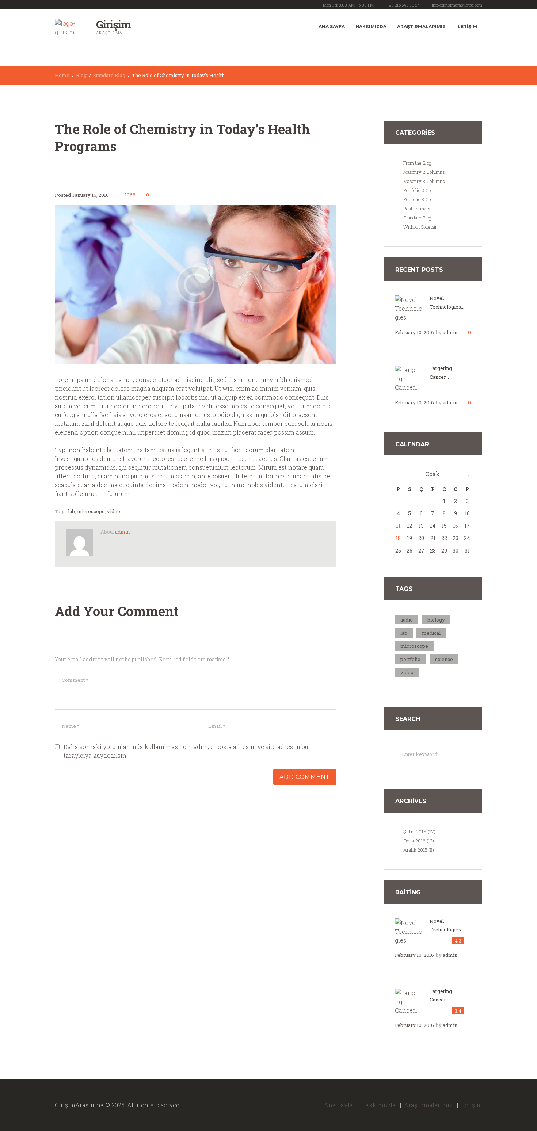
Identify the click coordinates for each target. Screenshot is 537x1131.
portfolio (410, 659)
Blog (81, 75)
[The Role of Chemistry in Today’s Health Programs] (195, 284)
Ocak (432, 474)
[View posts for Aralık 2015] (398, 474)
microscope (91, 511)
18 (398, 538)
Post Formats (416, 208)
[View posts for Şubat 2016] (467, 474)
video (113, 511)
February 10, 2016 (414, 332)
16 (455, 525)
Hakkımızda (370, 26)
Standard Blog (109, 75)
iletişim (466, 26)
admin (122, 531)
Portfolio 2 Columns (423, 190)
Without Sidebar (420, 226)
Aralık (415, 850)
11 (398, 525)
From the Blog (417, 163)
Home (62, 75)
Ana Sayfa (332, 26)
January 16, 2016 (90, 195)
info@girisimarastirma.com (457, 5)
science (444, 659)
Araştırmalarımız (421, 26)
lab (71, 511)
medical (431, 633)
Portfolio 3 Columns (423, 199)
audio (406, 619)
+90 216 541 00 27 (402, 5)
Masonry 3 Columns (424, 181)
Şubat (414, 831)
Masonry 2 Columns (424, 172)
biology (436, 619)
